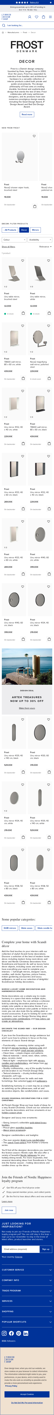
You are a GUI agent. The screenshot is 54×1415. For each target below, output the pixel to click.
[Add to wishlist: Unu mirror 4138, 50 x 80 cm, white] (48, 850)
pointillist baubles (24, 1127)
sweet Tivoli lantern (17, 1142)
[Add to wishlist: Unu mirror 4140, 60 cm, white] (48, 521)
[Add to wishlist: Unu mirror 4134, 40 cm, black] (48, 586)
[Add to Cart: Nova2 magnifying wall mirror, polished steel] (49, 378)
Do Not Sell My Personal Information (27, 1403)
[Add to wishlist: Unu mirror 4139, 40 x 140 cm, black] (22, 719)
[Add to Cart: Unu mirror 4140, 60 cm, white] (49, 574)
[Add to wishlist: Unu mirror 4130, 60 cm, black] (48, 719)
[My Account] (30, 17)
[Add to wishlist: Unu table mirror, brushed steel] (22, 260)
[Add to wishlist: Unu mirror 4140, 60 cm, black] (22, 586)
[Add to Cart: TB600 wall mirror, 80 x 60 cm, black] (49, 443)
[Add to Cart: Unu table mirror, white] (49, 313)
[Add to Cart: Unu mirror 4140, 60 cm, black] (23, 639)
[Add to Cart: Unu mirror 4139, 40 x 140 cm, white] (49, 837)
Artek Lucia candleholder (33, 1140)
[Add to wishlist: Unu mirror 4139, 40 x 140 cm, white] (48, 784)
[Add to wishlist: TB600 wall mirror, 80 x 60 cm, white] (22, 326)
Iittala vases (26, 928)
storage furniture (20, 1048)
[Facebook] (11, 1333)
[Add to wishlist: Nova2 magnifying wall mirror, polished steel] (48, 326)
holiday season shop (12, 1112)
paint (29, 1081)
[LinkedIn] (25, 1333)
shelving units (35, 1048)
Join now (9, 1210)
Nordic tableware (28, 1155)
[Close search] (51, 25)
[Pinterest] (18, 1333)
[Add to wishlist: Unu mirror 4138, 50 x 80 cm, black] (22, 850)
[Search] (3, 25)
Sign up (45, 1249)
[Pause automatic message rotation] (50, 2)
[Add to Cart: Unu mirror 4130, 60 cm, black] (49, 772)
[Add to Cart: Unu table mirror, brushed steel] (23, 313)
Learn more (7, 1201)
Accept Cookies (27, 1394)
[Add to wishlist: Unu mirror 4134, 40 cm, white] (22, 784)
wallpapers (42, 1081)
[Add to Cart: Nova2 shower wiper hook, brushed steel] (35, 206)
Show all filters (8, 246)
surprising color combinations (16, 1019)
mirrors (41, 1060)
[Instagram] (4, 1333)
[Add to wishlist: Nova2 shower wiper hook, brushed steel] (34, 136)
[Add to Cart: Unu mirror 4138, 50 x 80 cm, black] (23, 902)
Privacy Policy (11, 1386)
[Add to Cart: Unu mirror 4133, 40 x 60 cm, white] (23, 574)
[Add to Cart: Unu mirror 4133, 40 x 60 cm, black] (23, 509)
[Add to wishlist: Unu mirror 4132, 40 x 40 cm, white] (22, 391)
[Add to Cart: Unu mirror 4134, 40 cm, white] (23, 837)
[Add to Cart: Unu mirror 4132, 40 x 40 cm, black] (49, 509)
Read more (27, 114)
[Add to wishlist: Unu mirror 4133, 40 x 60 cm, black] (22, 456)
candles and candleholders (15, 1063)
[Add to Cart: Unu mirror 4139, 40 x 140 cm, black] (23, 772)
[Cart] (43, 17)
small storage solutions (32, 1050)
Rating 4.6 (34, 2)
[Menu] (50, 17)
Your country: (8, 1257)
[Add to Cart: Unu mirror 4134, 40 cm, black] (49, 639)
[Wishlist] (37, 17)
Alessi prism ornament (14, 1130)
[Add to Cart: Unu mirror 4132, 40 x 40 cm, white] (23, 443)
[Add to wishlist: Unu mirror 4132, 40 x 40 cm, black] (48, 456)
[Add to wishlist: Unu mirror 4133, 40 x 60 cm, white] (22, 521)
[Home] (3, 32)
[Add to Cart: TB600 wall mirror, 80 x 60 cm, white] (23, 378)
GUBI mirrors (10, 928)
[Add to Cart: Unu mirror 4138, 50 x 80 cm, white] (49, 902)
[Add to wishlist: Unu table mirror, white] (48, 260)
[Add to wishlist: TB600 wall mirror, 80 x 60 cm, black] (48, 391)
